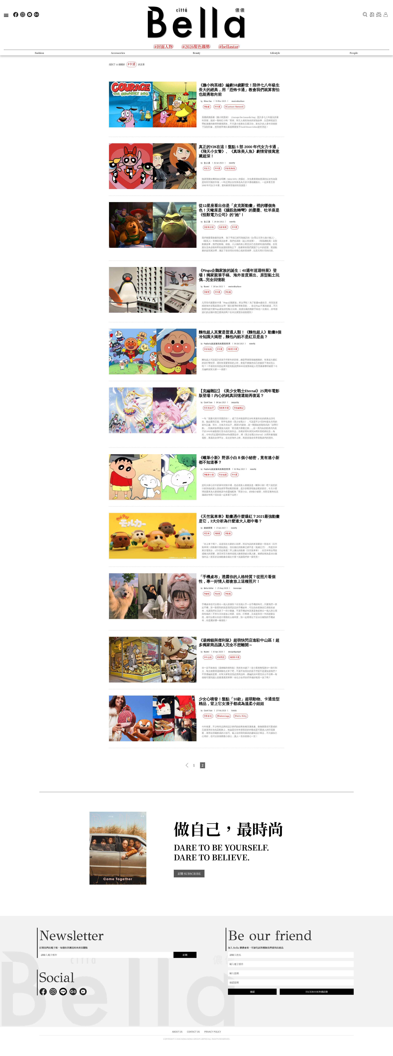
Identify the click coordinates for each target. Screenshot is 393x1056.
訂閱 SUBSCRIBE (189, 874)
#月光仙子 (209, 408)
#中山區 (208, 657)
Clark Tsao (208, 402)
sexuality (235, 402)
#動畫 (207, 107)
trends (234, 710)
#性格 (228, 594)
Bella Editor (209, 588)
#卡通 (217, 107)
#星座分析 (209, 227)
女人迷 (207, 163)
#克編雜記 (239, 408)
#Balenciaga (223, 716)
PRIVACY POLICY (212, 1032)
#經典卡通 (224, 408)
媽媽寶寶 (208, 528)
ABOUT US (177, 1032)
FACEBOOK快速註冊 (317, 991)
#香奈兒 (208, 716)
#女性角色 (230, 168)
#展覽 (207, 292)
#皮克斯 (223, 227)
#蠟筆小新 (209, 475)
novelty (232, 163)
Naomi (206, 286)
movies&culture (238, 101)
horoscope (237, 588)
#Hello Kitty (241, 716)
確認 (252, 991)
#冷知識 (208, 349)
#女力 (207, 168)
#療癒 (217, 533)
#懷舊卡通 (232, 349)
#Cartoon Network (234, 107)
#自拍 (217, 594)
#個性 (207, 594)
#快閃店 (221, 657)
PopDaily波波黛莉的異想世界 (217, 343)
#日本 (207, 533)
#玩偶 (228, 292)
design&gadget (234, 652)
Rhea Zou (208, 101)
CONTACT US (193, 1032)
